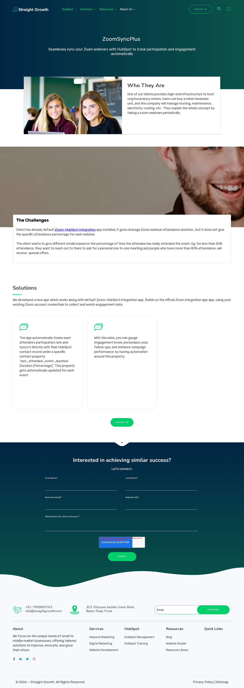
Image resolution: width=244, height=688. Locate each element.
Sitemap (222, 682)
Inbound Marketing (101, 637)
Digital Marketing (100, 643)
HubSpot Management (139, 637)
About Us (126, 9)
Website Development (103, 650)
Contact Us (200, 9)
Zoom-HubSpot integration (75, 230)
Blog (169, 637)
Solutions (86, 9)
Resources (106, 9)
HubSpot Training (136, 643)
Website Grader (176, 643)
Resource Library (177, 650)
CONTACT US (122, 422)
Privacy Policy (203, 682)
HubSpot (67, 9)
